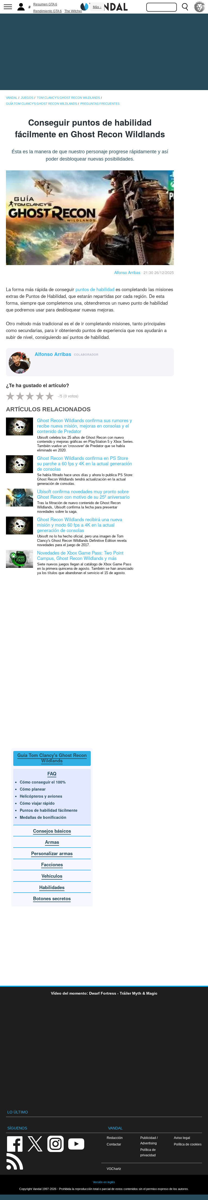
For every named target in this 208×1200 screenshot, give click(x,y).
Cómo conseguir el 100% (43, 782)
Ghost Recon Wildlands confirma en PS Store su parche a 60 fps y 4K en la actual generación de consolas (84, 463)
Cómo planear (33, 789)
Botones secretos (52, 898)
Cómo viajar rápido (37, 803)
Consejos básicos (52, 830)
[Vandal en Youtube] (76, 1143)
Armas (52, 842)
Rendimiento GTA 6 (47, 11)
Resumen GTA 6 (45, 4)
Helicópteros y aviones (41, 796)
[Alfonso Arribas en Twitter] (38, 363)
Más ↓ (97, 7)
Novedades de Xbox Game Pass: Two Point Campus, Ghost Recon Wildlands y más (80, 555)
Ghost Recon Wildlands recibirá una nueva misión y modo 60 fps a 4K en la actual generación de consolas (79, 524)
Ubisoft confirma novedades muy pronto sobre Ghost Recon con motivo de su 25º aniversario (83, 494)
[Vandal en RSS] (14, 1161)
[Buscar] (185, 7)
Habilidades (51, 887)
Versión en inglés (104, 1182)
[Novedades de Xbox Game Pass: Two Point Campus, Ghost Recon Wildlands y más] (19, 558)
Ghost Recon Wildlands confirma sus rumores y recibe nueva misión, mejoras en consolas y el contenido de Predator (84, 425)
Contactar (114, 1144)
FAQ (51, 773)
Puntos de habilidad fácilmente (48, 810)
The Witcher (73, 11)
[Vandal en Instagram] (55, 1143)
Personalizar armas (52, 853)
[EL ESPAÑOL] (199, 6)
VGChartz (114, 1168)
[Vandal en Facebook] (14, 1143)
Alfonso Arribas (127, 272)
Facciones (52, 864)
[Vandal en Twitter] (35, 1143)
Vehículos (51, 876)
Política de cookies (188, 1144)
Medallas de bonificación (43, 817)
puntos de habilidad (95, 289)
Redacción (115, 1137)
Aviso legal (182, 1137)
